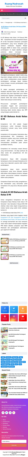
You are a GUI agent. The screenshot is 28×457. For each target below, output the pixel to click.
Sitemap (5, 427)
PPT (16, 364)
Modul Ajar (14, 362)
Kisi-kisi (8, 359)
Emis (3, 359)
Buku (21, 357)
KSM (13, 359)
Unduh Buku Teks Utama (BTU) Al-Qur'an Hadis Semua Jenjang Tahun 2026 (17, 382)
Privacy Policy (6, 425)
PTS (20, 364)
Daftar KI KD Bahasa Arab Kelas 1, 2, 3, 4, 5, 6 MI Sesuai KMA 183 (18, 239)
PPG (12, 364)
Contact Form (6, 421)
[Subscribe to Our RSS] (13, 412)
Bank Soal (15, 357)
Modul (8, 362)
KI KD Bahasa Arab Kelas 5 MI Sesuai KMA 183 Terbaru (16, 255)
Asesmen (8, 357)
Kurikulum (18, 359)
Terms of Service (7, 429)
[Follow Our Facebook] (3, 412)
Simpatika (11, 366)
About (4, 419)
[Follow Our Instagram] (10, 412)
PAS (20, 362)
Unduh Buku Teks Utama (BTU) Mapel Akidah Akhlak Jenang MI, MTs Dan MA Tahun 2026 (18, 375)
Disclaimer (5, 423)
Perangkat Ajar (5, 364)
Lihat (21, 212)
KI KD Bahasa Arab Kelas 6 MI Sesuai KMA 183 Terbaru (16, 247)
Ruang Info (4, 366)
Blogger (23, 454)
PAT (24, 362)
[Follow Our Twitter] (6, 412)
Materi (3, 362)
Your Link (12, 454)
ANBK (3, 357)
